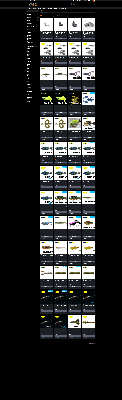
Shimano (28, 65)
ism (27, 88)
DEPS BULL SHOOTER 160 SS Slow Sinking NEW (74, 207)
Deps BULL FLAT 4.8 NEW (59, 181)
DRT (28, 104)
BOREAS (28, 77)
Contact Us (50, 8)
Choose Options (46, 87)
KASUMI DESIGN (29, 91)
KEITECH (28, 84)
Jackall (28, 48)
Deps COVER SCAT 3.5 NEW (73, 280)
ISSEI (28, 57)
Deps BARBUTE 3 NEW (72, 82)
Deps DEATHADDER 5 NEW (73, 305)
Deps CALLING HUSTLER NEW (59, 255)
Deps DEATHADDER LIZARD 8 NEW (88, 330)
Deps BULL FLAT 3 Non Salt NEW (74, 156)
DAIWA (28, 55)
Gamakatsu (29, 80)
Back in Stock (29, 13)
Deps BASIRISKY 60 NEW (45, 106)
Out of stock (47, 38)
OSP (28, 62)
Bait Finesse (29, 29)
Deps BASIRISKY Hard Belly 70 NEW (74, 106)
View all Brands (29, 105)
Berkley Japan (29, 82)
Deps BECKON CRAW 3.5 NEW (87, 106)
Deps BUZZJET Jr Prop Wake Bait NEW (88, 231)
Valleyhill (28, 101)
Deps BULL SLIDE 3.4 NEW (45, 230)
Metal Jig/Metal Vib (30, 26)
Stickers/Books (29, 38)
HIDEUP (28, 67)
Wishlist (85, 0)
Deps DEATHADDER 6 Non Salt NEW (60, 330)
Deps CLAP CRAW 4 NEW (45, 280)
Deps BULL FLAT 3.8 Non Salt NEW (46, 181)
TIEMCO (28, 100)
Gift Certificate (79, 0)
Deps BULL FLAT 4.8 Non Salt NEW (74, 181)
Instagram (55, 8)
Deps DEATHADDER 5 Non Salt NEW (88, 305)
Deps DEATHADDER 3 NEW (45, 305)
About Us (34, 8)
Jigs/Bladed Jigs (30, 27)
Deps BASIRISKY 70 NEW (59, 106)
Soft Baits (29, 17)
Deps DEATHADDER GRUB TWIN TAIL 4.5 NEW (75, 331)
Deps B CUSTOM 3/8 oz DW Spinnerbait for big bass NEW (73, 58)
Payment (39, 8)
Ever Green (29, 58)
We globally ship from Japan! (31, 0)
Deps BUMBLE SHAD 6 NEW (59, 230)
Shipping (44, 8)
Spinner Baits (29, 23)
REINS (28, 98)
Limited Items (29, 97)
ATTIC (28, 81)
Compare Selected (92, 343)
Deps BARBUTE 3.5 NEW (87, 82)
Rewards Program (62, 8)
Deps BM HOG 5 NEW (58, 131)
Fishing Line (29, 32)
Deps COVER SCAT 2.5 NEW (59, 280)
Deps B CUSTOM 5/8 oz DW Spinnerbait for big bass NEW (88, 58)
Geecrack (28, 64)
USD (73, 0)
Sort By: (55, 15)
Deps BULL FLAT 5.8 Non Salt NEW (46, 206)
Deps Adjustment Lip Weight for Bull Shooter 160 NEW (46, 33)
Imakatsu (28, 51)
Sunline (28, 72)
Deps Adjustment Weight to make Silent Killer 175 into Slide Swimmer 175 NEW (89, 33)
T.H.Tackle (29, 75)
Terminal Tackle (30, 30)
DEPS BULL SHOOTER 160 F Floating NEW (61, 207)
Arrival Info (29, 8)
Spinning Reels (29, 35)
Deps (28, 52)
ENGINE (28, 78)
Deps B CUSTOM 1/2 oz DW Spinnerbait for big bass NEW (45, 58)
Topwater (28, 20)
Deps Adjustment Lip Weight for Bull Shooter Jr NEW (74, 33)
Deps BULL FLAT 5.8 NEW (87, 181)
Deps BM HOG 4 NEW (44, 131)
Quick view (46, 54)
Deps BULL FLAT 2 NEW (44, 156)
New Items (29, 14)
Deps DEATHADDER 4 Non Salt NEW (60, 305)
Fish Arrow (29, 61)
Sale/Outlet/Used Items (31, 16)
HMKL (28, 85)
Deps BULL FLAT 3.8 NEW (87, 156)
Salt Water (29, 39)
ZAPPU (28, 68)
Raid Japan (29, 87)
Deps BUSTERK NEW (72, 230)
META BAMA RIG (30, 42)
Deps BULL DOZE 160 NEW (87, 131)
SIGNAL (28, 94)
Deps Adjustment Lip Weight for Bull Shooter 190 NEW (60, 33)
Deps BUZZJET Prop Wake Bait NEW (47, 255)
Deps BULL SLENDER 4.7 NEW (87, 206)
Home (41, 10)
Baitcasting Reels (30, 33)
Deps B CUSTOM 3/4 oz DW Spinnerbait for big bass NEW (59, 58)
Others (28, 41)
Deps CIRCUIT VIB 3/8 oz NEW (88, 255)
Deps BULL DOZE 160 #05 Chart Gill (74, 131)
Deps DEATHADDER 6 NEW (45, 330)
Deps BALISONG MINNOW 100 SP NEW (46, 82)
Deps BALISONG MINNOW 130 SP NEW (60, 82)
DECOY (28, 74)
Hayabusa (28, 95)
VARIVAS (28, 90)
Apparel (28, 36)
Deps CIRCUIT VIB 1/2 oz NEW (74, 255)
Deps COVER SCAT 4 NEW (87, 280)
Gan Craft (28, 54)
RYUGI (28, 71)
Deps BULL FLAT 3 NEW (58, 156)
